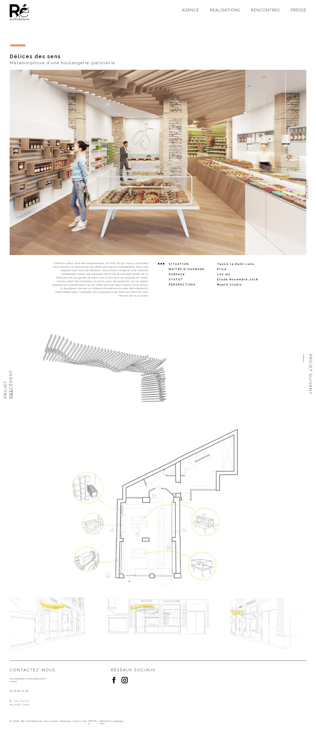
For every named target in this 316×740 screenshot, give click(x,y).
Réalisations (225, 10)
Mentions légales (112, 721)
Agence (190, 10)
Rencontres (265, 10)
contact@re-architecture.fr (28, 678)
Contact (306, 189)
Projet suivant (310, 374)
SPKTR (92, 721)
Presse (298, 10)
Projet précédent (7, 383)
